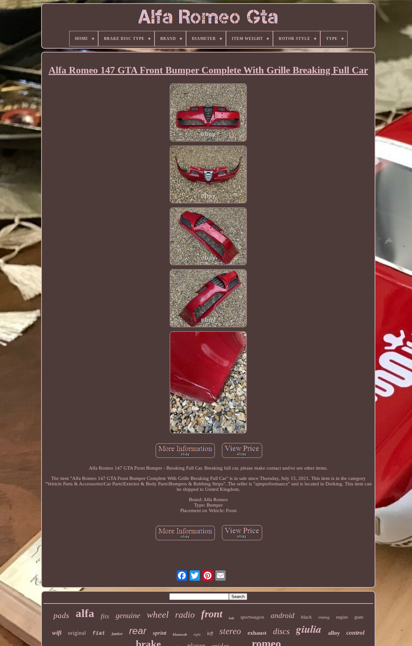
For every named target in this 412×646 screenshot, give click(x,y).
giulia (309, 628)
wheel (158, 614)
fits (105, 616)
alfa (85, 613)
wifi (56, 632)
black (306, 617)
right (197, 634)
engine (342, 617)
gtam (358, 617)
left (210, 633)
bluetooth (180, 634)
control (355, 632)
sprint (159, 633)
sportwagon (252, 617)
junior (117, 633)
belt (231, 618)
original (77, 633)
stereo (230, 631)
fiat (98, 633)
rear (137, 630)
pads (61, 615)
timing (324, 617)
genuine (128, 615)
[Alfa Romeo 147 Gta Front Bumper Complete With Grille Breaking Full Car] (208, 113)
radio (185, 615)
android (283, 616)
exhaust (257, 633)
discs (281, 631)
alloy (334, 633)
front (211, 614)
